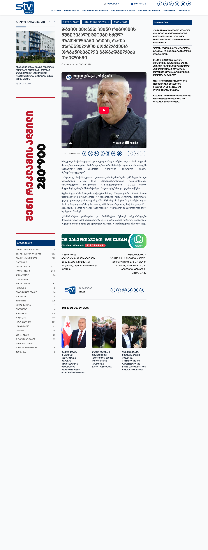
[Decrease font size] (130, 153)
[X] (90, 153)
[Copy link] (119, 153)
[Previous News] (50, 21)
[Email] (114, 153)
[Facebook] (85, 153)
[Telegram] (108, 153)
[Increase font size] (142, 153)
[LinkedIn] (96, 153)
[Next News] (54, 21)
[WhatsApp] (102, 153)
